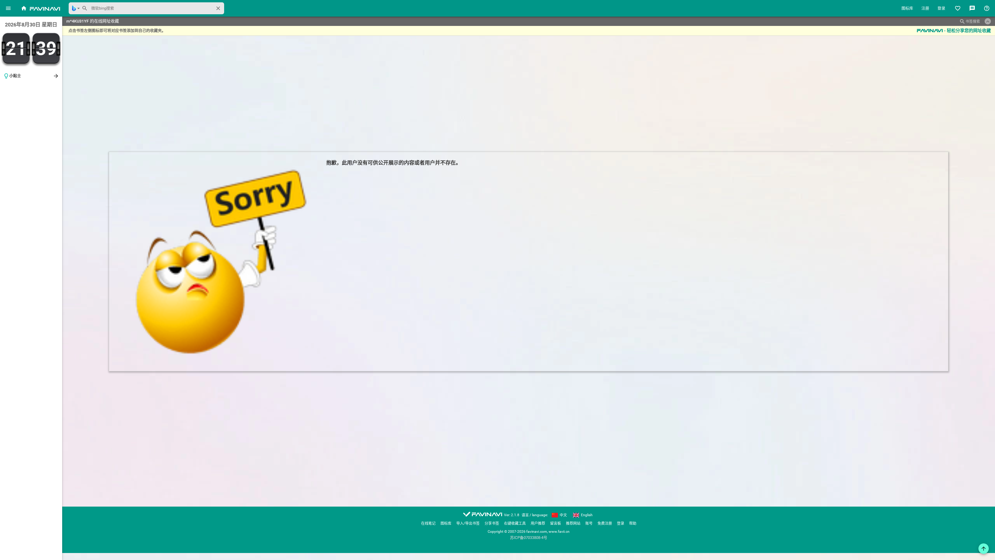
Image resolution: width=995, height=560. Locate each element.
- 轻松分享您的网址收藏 (954, 30)
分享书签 (492, 523)
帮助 (632, 523)
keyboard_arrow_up (988, 21)
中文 (563, 515)
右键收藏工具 (515, 523)
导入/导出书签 (468, 523)
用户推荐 (538, 523)
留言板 (555, 523)
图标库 (907, 8)
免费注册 (605, 523)
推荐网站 (573, 523)
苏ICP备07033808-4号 (528, 538)
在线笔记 (428, 523)
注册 (925, 8)
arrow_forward (56, 76)
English (586, 515)
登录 (941, 8)
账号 (589, 523)
